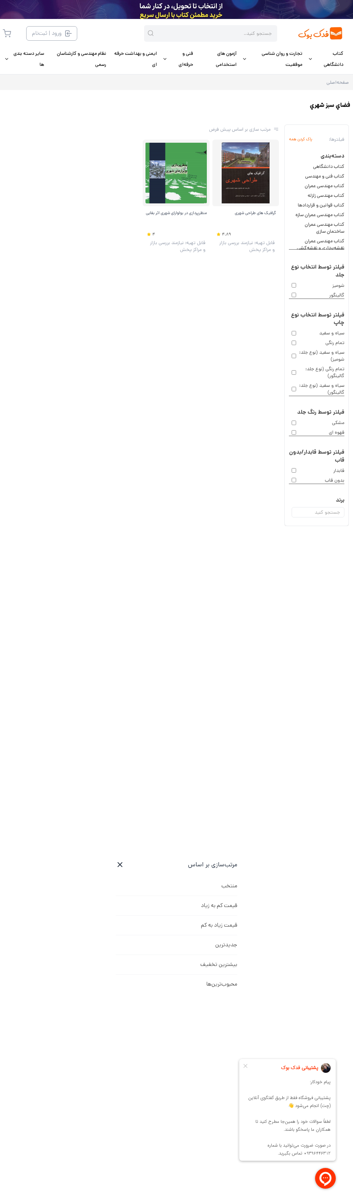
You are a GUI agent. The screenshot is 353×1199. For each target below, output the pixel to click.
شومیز (338, 285)
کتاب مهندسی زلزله (325, 195)
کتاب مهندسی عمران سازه (319, 214)
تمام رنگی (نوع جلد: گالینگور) (324, 372)
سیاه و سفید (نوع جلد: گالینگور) (321, 389)
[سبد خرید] (7, 33)
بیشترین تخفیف (218, 964)
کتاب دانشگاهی (328, 166)
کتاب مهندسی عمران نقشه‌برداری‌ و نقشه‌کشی (320, 244)
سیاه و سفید (331, 333)
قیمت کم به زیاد (219, 905)
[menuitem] (325, 59)
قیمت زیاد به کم (219, 925)
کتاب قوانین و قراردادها (321, 205)
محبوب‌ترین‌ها (221, 984)
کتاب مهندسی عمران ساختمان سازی (324, 228)
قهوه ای (336, 432)
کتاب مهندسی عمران (324, 185)
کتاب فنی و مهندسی (324, 176)
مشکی (338, 422)
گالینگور (336, 295)
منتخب (229, 886)
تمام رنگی (334, 342)
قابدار (338, 470)
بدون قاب (334, 480)
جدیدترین (226, 945)
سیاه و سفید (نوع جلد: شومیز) (321, 356)
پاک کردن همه (300, 139)
